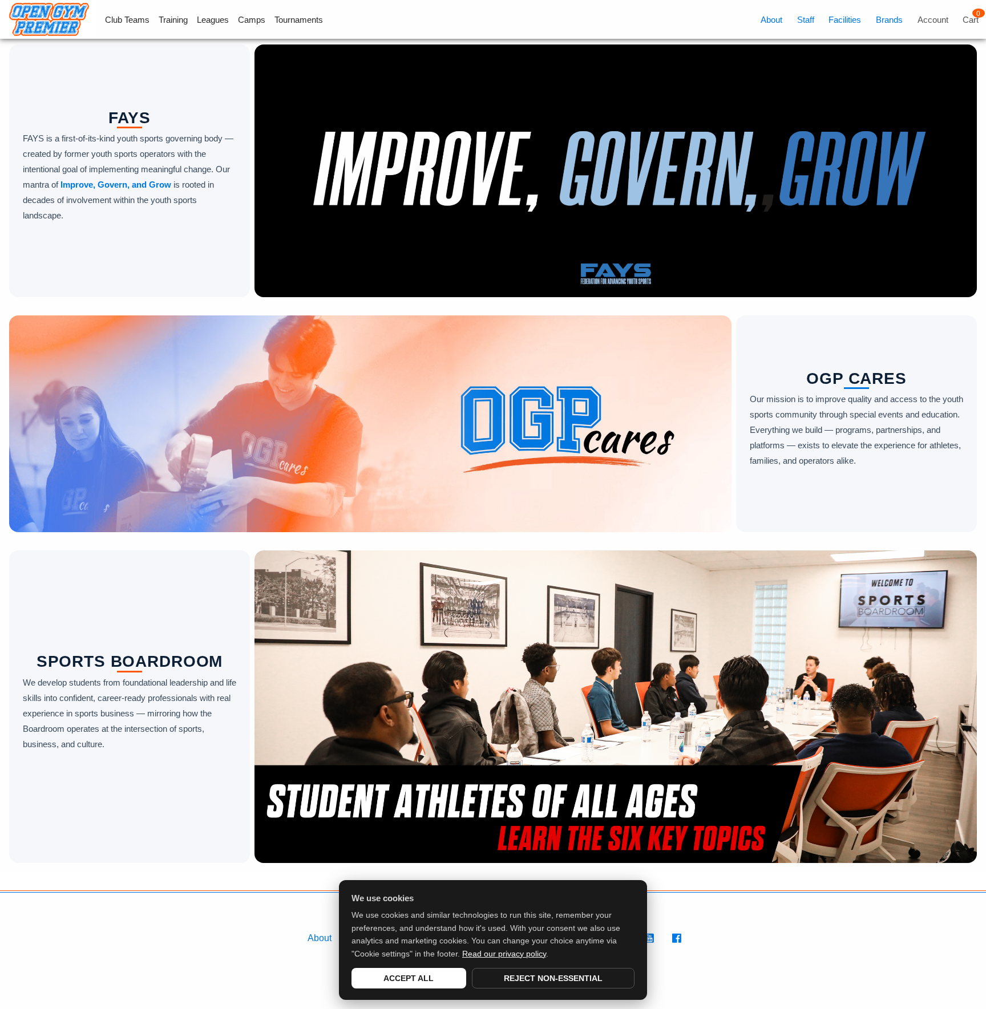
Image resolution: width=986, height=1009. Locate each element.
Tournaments (298, 20)
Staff (805, 20)
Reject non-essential (553, 978)
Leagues (213, 20)
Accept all (408, 978)
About (771, 20)
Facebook (678, 944)
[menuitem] (122, 19)
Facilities (845, 20)
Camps (251, 20)
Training (173, 20)
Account (933, 20)
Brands (889, 20)
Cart (971, 20)
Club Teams (127, 20)
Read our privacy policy (504, 953)
